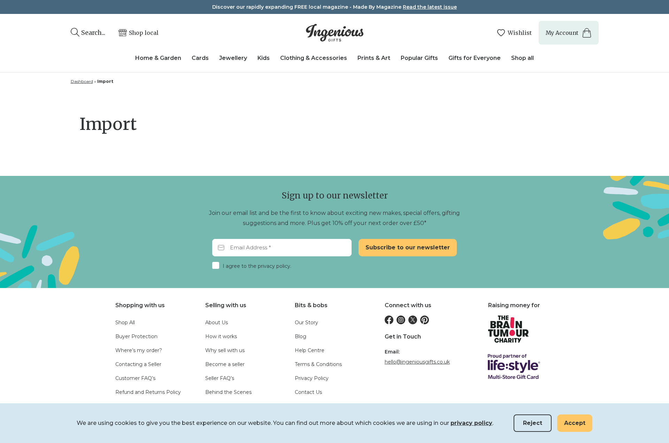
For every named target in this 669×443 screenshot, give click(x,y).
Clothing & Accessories (313, 58)
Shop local (144, 32)
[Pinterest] (424, 320)
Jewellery (233, 58)
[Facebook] (389, 320)
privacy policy (471, 423)
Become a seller (225, 364)
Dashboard (82, 81)
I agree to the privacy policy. (257, 266)
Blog (300, 336)
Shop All (125, 322)
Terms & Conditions (318, 364)
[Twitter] (412, 320)
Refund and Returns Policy (148, 392)
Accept (574, 423)
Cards (200, 58)
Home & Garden (158, 58)
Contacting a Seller (138, 364)
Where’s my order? (138, 350)
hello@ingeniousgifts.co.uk (417, 362)
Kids (263, 58)
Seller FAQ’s (219, 378)
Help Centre (309, 350)
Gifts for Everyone (474, 58)
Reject (532, 423)
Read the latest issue (430, 7)
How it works (221, 336)
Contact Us (308, 392)
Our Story (306, 322)
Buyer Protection (136, 336)
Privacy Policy (312, 378)
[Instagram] (401, 320)
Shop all (522, 58)
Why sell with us (225, 350)
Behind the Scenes (228, 392)
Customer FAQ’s (135, 378)
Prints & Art (373, 58)
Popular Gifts (419, 58)
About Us (216, 322)
